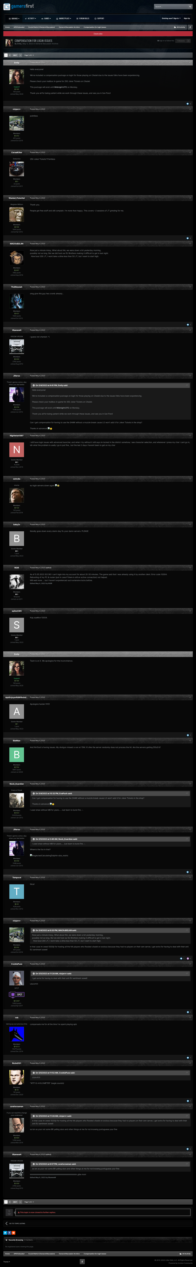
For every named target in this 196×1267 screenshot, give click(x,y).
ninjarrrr (17, 109)
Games (46, 18)
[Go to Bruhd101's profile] (16, 1077)
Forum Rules (84, 18)
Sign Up (187, 18)
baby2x (16, 524)
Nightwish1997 (16, 435)
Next (15, 55)
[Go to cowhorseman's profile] (16, 1125)
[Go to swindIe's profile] (16, 495)
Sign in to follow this (166, 41)
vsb (16, 1017)
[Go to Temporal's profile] (16, 891)
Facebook (190, 27)
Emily (19, 44)
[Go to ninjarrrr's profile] (16, 123)
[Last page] (20, 55)
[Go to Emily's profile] (9, 42)
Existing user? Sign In (170, 18)
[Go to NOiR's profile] (16, 582)
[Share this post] (190, 63)
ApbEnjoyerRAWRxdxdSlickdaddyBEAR (23, 697)
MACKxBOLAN (16, 243)
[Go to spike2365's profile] (16, 625)
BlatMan (16, 740)
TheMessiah (16, 287)
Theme (6, 1262)
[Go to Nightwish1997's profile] (16, 449)
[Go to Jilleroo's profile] (16, 394)
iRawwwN (16, 330)
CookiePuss (16, 964)
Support (100, 18)
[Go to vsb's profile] (16, 1034)
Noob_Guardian (17, 784)
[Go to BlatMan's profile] (16, 754)
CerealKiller (16, 152)
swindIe (16, 479)
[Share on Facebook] (9, 1233)
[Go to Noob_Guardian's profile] (16, 800)
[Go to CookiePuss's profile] (16, 978)
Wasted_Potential (17, 198)
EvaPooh (63, 793)
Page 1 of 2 (29, 55)
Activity (30, 18)
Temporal (16, 877)
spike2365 (17, 611)
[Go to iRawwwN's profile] (16, 346)
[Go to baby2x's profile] (16, 538)
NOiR (16, 568)
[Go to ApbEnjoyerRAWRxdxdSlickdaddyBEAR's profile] (16, 711)
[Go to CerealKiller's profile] (16, 169)
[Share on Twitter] (5, 1233)
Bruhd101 (16, 1063)
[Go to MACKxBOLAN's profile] (16, 257)
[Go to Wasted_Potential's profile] (16, 214)
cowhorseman (16, 1106)
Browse (14, 18)
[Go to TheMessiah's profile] (16, 301)
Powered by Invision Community (181, 1263)
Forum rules (98, 34)
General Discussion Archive (46, 44)
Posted (37, 63)
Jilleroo (16, 376)
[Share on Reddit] (13, 1233)
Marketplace (64, 18)
